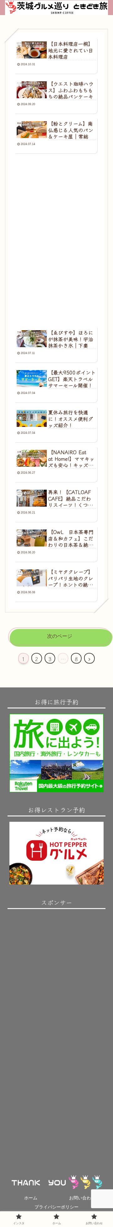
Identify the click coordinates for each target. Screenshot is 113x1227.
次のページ (59, 636)
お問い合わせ (82, 1197)
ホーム (30, 1197)
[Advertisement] (56, 204)
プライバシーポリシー (56, 1206)
